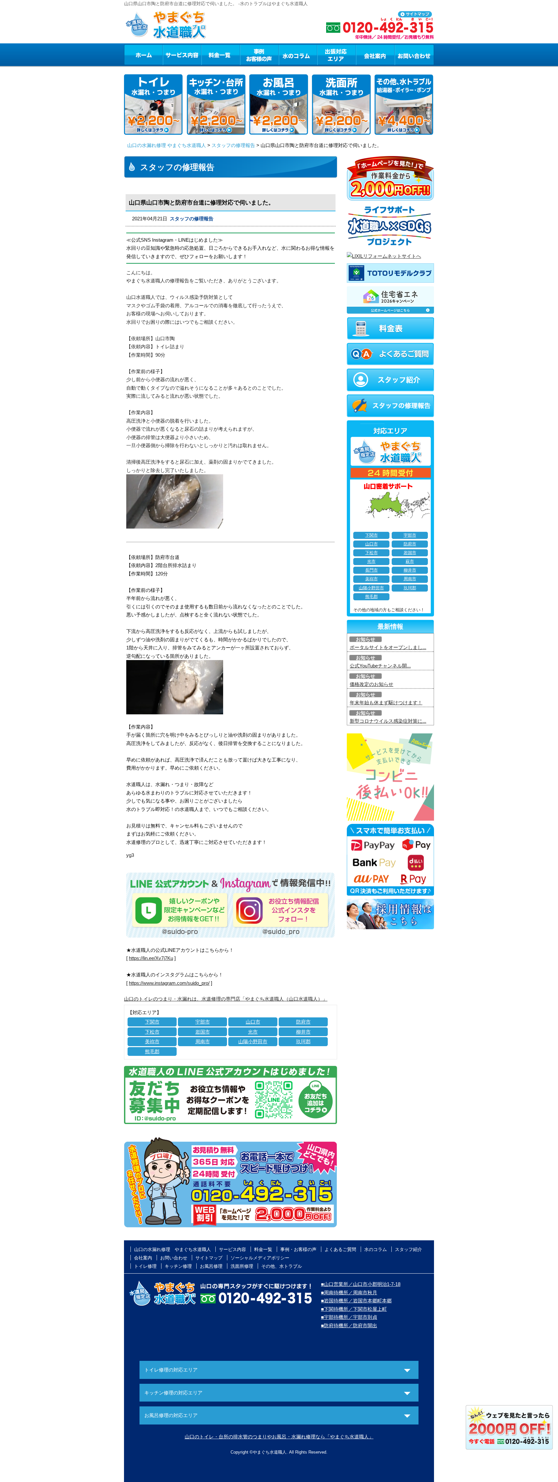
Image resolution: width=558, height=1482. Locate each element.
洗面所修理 (242, 1266)
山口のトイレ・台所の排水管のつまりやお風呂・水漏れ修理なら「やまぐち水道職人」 (279, 1436)
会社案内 (375, 54)
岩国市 (202, 1032)
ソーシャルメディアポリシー (260, 1257)
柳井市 (303, 1032)
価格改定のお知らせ (371, 684)
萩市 (410, 561)
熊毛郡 (152, 1051)
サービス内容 (181, 54)
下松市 (152, 1032)
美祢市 (152, 1041)
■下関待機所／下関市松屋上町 (354, 1309)
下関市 (152, 1022)
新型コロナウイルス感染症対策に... (388, 721)
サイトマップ (208, 1257)
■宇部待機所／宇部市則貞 (349, 1317)
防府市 (303, 1022)
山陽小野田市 (252, 1041)
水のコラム (298, 54)
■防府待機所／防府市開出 (349, 1325)
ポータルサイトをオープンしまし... (388, 647)
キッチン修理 (178, 1266)
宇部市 (202, 1022)
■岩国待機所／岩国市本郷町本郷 (356, 1300)
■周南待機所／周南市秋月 (349, 1292)
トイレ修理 (145, 1266)
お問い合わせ (414, 54)
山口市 (253, 1022)
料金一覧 (220, 54)
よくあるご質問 (340, 1249)
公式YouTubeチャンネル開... (380, 665)
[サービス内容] (170, 54)
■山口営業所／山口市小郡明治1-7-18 (360, 1284)
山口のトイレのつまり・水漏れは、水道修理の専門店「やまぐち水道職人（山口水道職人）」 (225, 999)
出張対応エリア (336, 54)
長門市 (371, 570)
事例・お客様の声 (259, 54)
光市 (253, 1032)
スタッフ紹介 (408, 1249)
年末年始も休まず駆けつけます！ (386, 702)
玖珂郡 (303, 1041)
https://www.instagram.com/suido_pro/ (169, 983)
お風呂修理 (211, 1266)
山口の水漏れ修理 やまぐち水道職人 (166, 145)
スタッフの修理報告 (233, 145)
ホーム (143, 54)
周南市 (202, 1041)
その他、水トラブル (281, 1266)
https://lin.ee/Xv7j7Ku (151, 958)
